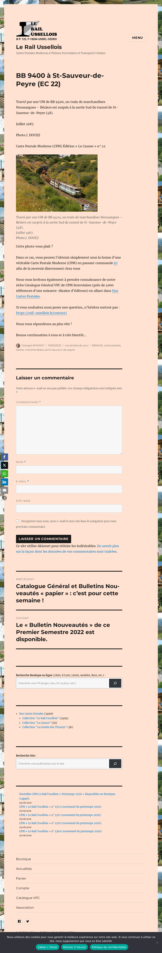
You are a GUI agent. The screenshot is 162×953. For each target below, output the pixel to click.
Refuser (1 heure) (74, 947)
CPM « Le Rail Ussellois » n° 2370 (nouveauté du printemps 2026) (60, 823)
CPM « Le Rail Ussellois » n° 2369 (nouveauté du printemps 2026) (60, 831)
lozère (20, 349)
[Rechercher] (115, 763)
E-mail (22, 481)
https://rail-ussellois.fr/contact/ (41, 313)
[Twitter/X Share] (4, 465)
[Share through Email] (4, 490)
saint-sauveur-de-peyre (60, 349)
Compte (22, 888)
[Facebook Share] (4, 457)
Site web (23, 500)
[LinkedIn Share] (4, 482)
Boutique (23, 859)
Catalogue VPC (28, 898)
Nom (21, 462)
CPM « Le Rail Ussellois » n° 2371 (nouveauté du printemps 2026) (60, 815)
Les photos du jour (77, 345)
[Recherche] (115, 683)
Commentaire (28, 402)
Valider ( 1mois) (47, 947)
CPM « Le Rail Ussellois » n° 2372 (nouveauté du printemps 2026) (60, 806)
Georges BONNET (33, 345)
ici (115, 263)
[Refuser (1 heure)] (157, 942)
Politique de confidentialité (109, 947)
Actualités (24, 869)
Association (25, 907)
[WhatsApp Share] (4, 473)
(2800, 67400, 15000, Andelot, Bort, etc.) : (60, 675)
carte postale (112, 345)
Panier (21, 878)
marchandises (34, 349)
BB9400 (97, 345)
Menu (137, 38)
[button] (4, 498)
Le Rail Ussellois (39, 47)
